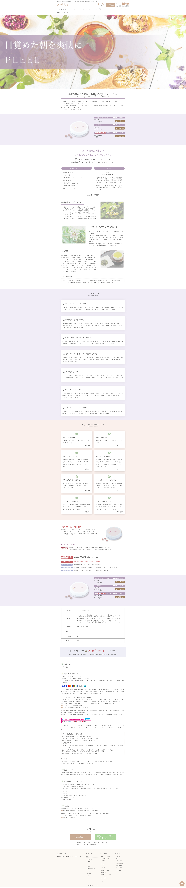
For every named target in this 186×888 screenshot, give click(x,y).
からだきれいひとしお (91, 868)
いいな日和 (111, 9)
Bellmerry (88, 870)
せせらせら (89, 877)
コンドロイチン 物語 (105, 858)
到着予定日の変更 (119, 863)
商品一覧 (75, 9)
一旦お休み (118, 856)
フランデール (89, 859)
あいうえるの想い (63, 9)
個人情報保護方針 (103, 878)
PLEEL (88, 875)
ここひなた (89, 861)
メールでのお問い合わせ (120, 867)
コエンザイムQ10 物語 (105, 856)
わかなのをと (103, 872)
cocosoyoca (89, 873)
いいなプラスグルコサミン (92, 864)
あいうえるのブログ (105, 870)
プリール (69, 12)
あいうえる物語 (87, 9)
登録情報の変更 (119, 865)
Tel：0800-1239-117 (61, 858)
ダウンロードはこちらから (70, 817)
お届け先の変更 (119, 860)
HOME (58, 12)
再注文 (117, 858)
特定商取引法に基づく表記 (105, 874)
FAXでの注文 (118, 870)
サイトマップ (103, 881)
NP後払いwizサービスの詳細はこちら (73, 705)
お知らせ (102, 864)
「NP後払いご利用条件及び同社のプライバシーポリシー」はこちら (80, 707)
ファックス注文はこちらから (70, 810)
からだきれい (89, 866)
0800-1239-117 (81, 763)
